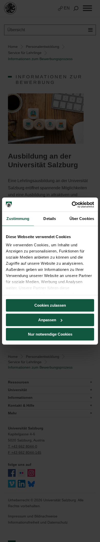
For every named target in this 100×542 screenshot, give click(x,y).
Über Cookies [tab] (81, 218)
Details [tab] (49, 218)
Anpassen (47, 320)
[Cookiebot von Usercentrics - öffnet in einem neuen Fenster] (72, 204)
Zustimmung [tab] (17, 218)
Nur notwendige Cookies (50, 334)
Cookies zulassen (50, 305)
